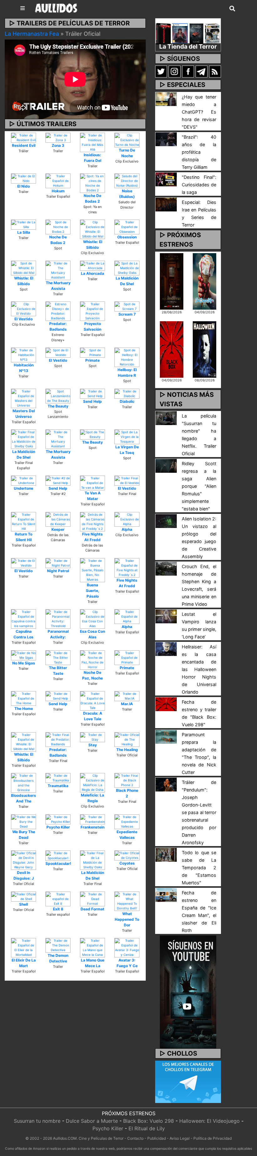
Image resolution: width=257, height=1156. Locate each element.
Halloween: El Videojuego (209, 1121)
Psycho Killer (58, 827)
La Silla (23, 232)
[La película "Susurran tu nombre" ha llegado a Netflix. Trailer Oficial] (166, 417)
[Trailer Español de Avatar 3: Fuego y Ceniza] (126, 947)
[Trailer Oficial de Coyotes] (126, 855)
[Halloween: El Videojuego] (204, 349)
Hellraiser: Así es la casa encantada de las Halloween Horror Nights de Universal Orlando (199, 669)
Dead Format (92, 909)
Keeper (58, 529)
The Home (23, 708)
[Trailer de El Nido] (23, 178)
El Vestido (23, 319)
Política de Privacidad (212, 1138)
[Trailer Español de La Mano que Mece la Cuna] (92, 947)
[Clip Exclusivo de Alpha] (126, 519)
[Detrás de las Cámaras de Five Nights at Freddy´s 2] (92, 521)
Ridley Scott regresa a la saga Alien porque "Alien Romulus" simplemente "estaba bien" (199, 486)
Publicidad (156, 1138)
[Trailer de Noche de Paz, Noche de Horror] (92, 659)
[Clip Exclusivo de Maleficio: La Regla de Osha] (92, 782)
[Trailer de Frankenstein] (92, 819)
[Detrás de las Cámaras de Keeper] (58, 519)
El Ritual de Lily (146, 1128)
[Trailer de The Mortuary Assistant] (58, 270)
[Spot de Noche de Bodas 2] (58, 226)
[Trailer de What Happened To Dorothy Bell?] (126, 901)
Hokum (58, 191)
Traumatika (58, 785)
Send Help (92, 401)
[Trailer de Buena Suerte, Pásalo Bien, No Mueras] (92, 570)
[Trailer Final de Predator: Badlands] (58, 739)
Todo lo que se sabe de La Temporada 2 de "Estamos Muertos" (199, 867)
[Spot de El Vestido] (58, 352)
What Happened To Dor (127, 919)
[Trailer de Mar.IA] (126, 696)
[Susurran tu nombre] (171, 281)
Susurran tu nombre (37, 1121)
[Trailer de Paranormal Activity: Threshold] (58, 618)
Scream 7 (127, 314)
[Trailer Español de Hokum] (58, 180)
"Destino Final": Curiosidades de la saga (199, 184)
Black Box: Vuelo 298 (148, 1121)
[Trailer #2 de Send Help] (58, 480)
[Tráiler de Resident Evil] (23, 137)
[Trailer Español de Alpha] (126, 616)
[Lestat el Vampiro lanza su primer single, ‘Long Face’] (166, 616)
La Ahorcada (92, 273)
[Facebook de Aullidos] (188, 71)
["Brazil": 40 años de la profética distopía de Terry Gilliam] (166, 139)
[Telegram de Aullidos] (201, 71)
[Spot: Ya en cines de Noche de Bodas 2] (92, 183)
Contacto (135, 1138)
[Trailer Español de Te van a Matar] (92, 482)
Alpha (127, 529)
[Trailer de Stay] (92, 736)
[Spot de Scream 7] (126, 306)
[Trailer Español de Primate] (126, 657)
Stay (92, 745)
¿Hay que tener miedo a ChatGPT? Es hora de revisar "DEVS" (199, 112)
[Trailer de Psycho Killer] (58, 819)
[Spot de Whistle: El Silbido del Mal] (23, 267)
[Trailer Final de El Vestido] (126, 480)
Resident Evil (23, 145)
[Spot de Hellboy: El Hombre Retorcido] (126, 357)
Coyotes (127, 863)
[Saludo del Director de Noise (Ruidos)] (126, 180)
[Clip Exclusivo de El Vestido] (23, 308)
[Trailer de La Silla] (23, 224)
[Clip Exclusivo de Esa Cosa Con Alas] (92, 618)
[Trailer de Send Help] (92, 393)
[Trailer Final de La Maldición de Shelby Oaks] (92, 860)
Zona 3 (58, 145)
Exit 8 (58, 909)
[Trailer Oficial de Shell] (23, 896)
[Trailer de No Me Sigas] (23, 655)
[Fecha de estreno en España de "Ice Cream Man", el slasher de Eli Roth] (166, 894)
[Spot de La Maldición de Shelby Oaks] (126, 267)
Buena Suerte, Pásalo (92, 591)
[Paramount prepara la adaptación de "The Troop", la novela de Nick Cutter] (166, 736)
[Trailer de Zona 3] (58, 137)
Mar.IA (127, 703)
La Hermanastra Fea (32, 33)
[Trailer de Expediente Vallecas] (126, 821)
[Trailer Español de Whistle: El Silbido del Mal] (23, 741)
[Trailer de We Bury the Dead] (23, 821)
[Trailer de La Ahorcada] (92, 265)
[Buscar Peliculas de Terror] (232, 9)
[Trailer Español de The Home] (23, 698)
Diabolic (127, 401)
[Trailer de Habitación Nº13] (23, 354)
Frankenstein (92, 827)
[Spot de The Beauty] (92, 434)
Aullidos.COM (65, 1138)
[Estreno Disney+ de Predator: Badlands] (58, 311)
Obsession (127, 237)
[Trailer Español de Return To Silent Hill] (23, 521)
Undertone (23, 488)
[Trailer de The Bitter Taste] (58, 657)
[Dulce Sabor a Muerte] (204, 281)
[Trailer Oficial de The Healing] (126, 739)
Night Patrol (58, 570)
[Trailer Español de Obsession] (126, 226)
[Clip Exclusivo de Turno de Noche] (126, 139)
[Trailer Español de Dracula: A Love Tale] (92, 700)
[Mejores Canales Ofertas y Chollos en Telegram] (188, 1082)
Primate (92, 360)
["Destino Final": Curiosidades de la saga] (166, 179)
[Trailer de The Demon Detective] (58, 945)
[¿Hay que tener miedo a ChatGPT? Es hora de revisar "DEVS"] (166, 98)
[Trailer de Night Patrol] (58, 562)
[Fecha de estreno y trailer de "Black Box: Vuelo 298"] (166, 704)
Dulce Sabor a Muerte (92, 1121)
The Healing (127, 749)
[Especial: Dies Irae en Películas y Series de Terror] (166, 204)
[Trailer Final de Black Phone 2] (126, 780)
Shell (23, 904)
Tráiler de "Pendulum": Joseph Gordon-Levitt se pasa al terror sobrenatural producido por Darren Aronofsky (199, 812)
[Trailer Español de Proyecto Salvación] (92, 311)
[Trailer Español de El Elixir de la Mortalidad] (23, 947)
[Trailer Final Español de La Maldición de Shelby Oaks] (23, 439)
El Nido (23, 186)
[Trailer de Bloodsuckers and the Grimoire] (23, 782)
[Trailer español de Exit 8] (58, 898)
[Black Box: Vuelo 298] (171, 349)
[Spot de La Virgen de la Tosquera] (126, 436)
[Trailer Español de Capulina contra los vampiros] (23, 618)
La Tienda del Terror (188, 46)
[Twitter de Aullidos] (161, 71)
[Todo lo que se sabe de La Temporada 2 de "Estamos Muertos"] (166, 854)
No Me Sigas (23, 663)
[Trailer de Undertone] (23, 480)
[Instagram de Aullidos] (175, 71)
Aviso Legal (180, 1138)
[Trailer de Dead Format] (92, 898)
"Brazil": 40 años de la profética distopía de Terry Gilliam (199, 152)
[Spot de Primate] (92, 352)
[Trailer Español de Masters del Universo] (23, 398)
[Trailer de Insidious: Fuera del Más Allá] (92, 142)
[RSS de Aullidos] (215, 71)
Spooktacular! (58, 863)
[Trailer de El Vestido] (23, 562)
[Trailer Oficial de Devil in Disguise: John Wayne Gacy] (23, 860)
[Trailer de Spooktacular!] (58, 855)
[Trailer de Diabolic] (126, 393)
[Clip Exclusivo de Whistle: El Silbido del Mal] (92, 229)
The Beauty (58, 406)
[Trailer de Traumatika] (58, 778)
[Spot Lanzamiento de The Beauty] (58, 395)
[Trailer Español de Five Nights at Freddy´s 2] (126, 567)
